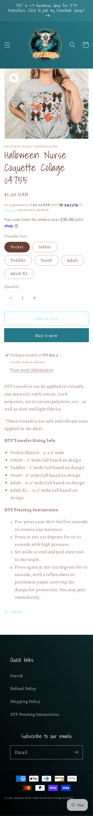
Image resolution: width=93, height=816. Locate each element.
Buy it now (46, 335)
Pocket (17, 247)
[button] (7, 45)
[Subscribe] (76, 752)
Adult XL (19, 273)
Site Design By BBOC (61, 797)
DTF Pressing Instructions (34, 714)
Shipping (10, 210)
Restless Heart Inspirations (31, 797)
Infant (44, 247)
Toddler (18, 260)
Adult (72, 260)
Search (16, 676)
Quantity (11, 286)
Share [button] (16, 612)
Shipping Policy (25, 701)
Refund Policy (23, 688)
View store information (31, 370)
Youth (46, 260)
